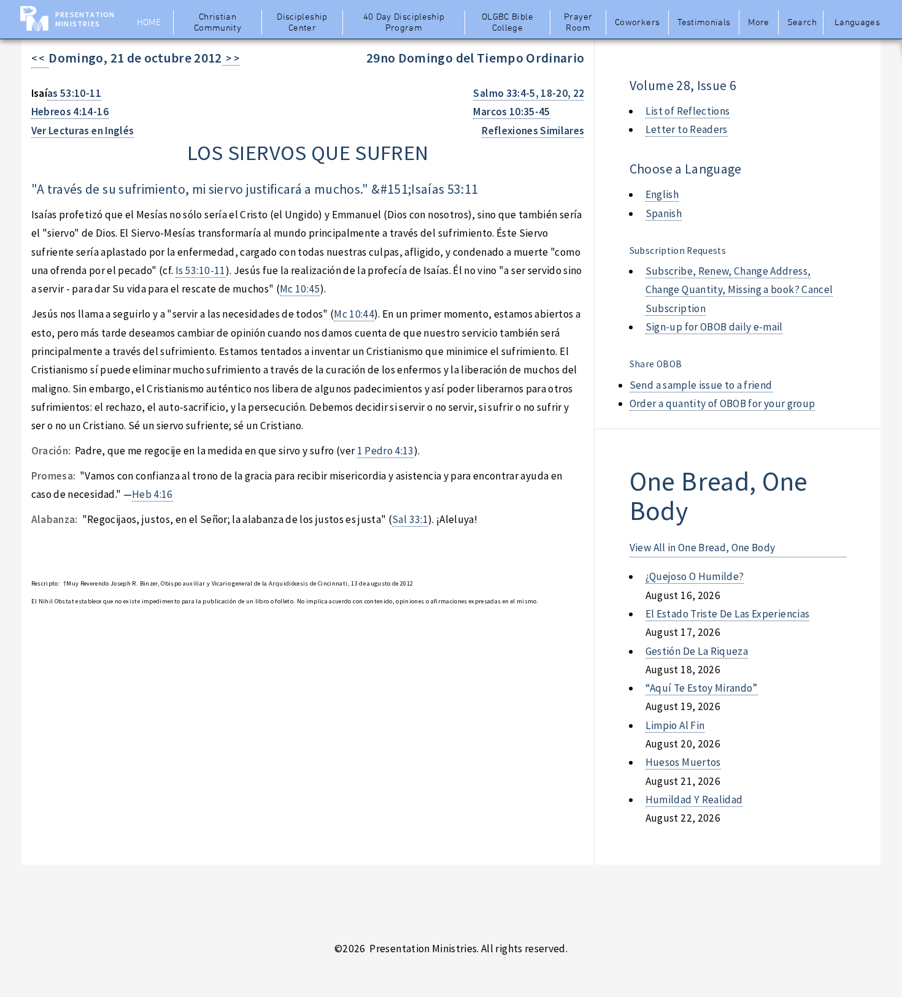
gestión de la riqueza (697, 651)
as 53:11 (455, 189)
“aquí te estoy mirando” (702, 688)
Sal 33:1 (410, 519)
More (758, 22)
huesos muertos (683, 762)
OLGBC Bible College (507, 23)
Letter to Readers (687, 129)
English (662, 194)
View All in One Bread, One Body (703, 547)
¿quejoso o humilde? (695, 576)
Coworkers (637, 22)
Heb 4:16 (152, 494)
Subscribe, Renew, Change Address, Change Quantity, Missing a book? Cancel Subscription (739, 289)
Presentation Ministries (85, 19)
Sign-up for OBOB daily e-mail (714, 327)
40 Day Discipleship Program (404, 23)
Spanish (664, 213)
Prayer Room (578, 23)
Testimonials (703, 22)
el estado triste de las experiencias (727, 614)
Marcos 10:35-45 (511, 111)
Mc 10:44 (354, 314)
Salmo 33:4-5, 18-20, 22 (528, 93)
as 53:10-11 (74, 93)
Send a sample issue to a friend (701, 385)
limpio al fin (675, 725)
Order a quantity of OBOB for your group (722, 403)
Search (802, 22)
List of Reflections (688, 111)
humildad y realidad (694, 799)
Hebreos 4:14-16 (70, 111)
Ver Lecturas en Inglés (82, 130)
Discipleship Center (302, 23)
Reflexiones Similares (533, 130)
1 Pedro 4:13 (385, 450)
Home (149, 22)
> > (231, 58)
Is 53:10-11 (200, 270)
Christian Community (217, 23)
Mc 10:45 (300, 289)
